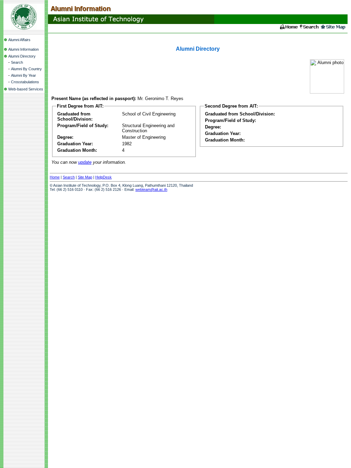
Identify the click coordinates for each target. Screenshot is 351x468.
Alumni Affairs (19, 40)
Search (17, 62)
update (85, 162)
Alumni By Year (23, 75)
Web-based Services (25, 89)
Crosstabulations (25, 82)
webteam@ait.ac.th (151, 189)
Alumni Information (23, 49)
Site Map (85, 177)
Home (55, 177)
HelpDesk (103, 177)
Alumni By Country (26, 69)
